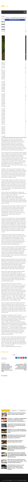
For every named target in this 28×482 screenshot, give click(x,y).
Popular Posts (5, 410)
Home (2, 17)
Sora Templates (9, 480)
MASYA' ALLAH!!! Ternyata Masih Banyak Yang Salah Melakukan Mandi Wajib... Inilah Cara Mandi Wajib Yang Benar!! (17, 461)
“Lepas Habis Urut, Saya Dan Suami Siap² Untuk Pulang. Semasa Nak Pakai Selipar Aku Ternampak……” (16, 425)
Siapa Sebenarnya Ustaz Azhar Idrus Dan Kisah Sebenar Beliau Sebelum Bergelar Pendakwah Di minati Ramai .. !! (16, 436)
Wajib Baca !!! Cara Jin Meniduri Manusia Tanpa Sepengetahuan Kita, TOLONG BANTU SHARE (17, 431)
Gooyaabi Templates (23, 480)
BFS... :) (4, 6)
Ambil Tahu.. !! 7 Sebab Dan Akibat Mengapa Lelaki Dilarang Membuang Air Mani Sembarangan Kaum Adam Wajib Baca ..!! (17, 420)
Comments (22, 410)
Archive (14, 410)
